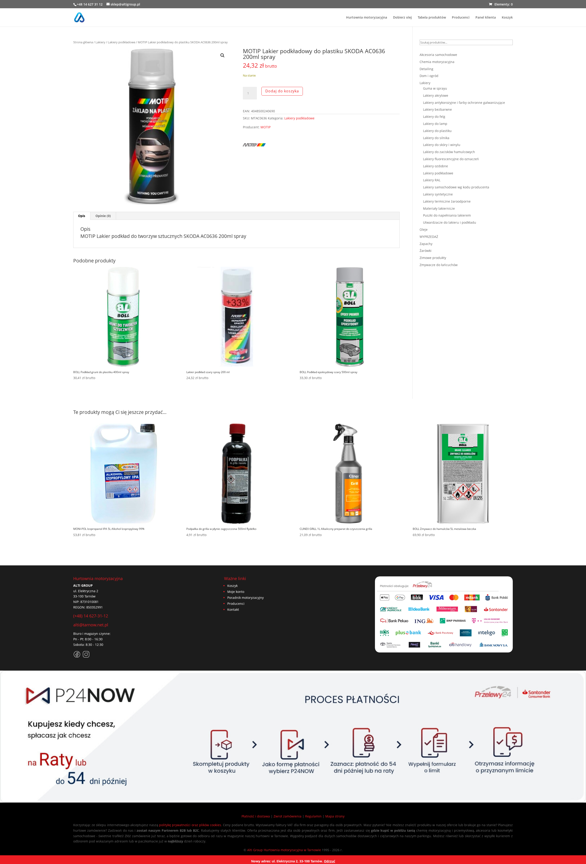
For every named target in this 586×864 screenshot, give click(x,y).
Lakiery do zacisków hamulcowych (449, 152)
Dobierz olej (402, 17)
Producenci (460, 17)
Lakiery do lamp (435, 123)
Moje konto (235, 591)
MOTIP (265, 127)
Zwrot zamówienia (287, 816)
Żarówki (425, 250)
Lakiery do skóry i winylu (441, 145)
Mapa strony (335, 816)
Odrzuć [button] (329, 861)
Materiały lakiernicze (439, 208)
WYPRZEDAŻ (429, 236)
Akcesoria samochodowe (438, 54)
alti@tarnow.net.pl (90, 624)
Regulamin (313, 816)
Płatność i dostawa (255, 816)
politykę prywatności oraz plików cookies (190, 825)
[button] (222, 55)
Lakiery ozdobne (435, 166)
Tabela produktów (432, 17)
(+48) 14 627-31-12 (90, 616)
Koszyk (507, 17)
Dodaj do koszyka (282, 91)
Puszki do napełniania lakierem (447, 215)
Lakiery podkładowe (121, 42)
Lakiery (100, 42)
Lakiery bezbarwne (437, 109)
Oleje (424, 229)
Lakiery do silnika (436, 138)
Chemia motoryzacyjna (437, 62)
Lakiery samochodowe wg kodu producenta (456, 187)
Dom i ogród (429, 76)
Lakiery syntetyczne (438, 194)
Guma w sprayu (435, 88)
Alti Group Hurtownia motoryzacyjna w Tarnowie (284, 850)
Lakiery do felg (434, 116)
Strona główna (83, 42)
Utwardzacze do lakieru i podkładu (449, 222)
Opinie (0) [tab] (103, 216)
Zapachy (426, 244)
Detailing (426, 69)
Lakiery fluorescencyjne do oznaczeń (451, 159)
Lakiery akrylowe (435, 95)
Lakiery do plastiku (437, 131)
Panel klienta (485, 17)
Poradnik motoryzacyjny (245, 597)
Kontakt (233, 609)
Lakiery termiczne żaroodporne (447, 201)
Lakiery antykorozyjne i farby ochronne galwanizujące (464, 102)
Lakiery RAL (431, 180)
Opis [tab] (81, 216)
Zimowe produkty (433, 258)
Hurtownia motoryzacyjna (366, 17)
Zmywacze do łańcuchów (439, 265)
